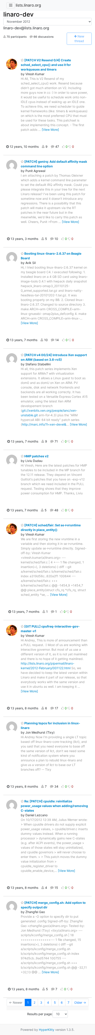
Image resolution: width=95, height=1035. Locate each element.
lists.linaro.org (28, 5)
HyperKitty (46, 1029)
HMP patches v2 (36, 456)
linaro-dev (18, 14)
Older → (80, 1002)
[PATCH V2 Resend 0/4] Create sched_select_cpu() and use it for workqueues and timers (46, 64)
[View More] (50, 129)
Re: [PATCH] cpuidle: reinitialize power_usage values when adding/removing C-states (54, 805)
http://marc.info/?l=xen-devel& (44, 424)
